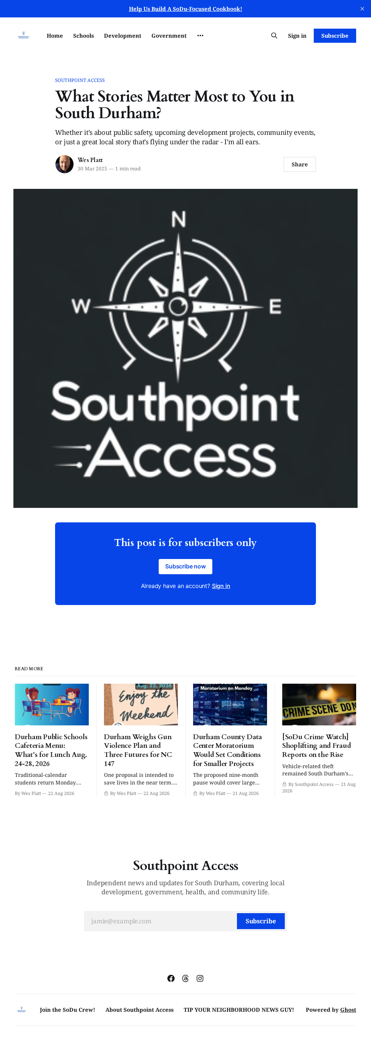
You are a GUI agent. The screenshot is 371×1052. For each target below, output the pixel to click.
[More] (200, 35)
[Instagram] (200, 978)
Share (300, 164)
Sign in (297, 35)
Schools (83, 35)
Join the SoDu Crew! (67, 1009)
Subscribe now (185, 566)
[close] (362, 9)
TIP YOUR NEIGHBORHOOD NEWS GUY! (239, 1009)
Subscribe (335, 35)
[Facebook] (171, 978)
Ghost (348, 1009)
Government (169, 35)
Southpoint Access (80, 80)
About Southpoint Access (139, 1009)
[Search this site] (274, 35)
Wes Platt (90, 160)
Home (55, 35)
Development (122, 35)
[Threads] (185, 978)
